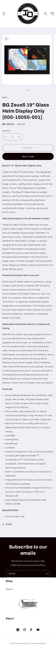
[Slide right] (34, 90)
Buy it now (28, 156)
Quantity (6, 131)
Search (9, 589)
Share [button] (9, 524)
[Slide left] (21, 90)
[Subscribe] (47, 573)
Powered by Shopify (39, 643)
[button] (3, 13)
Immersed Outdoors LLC (24, 643)
